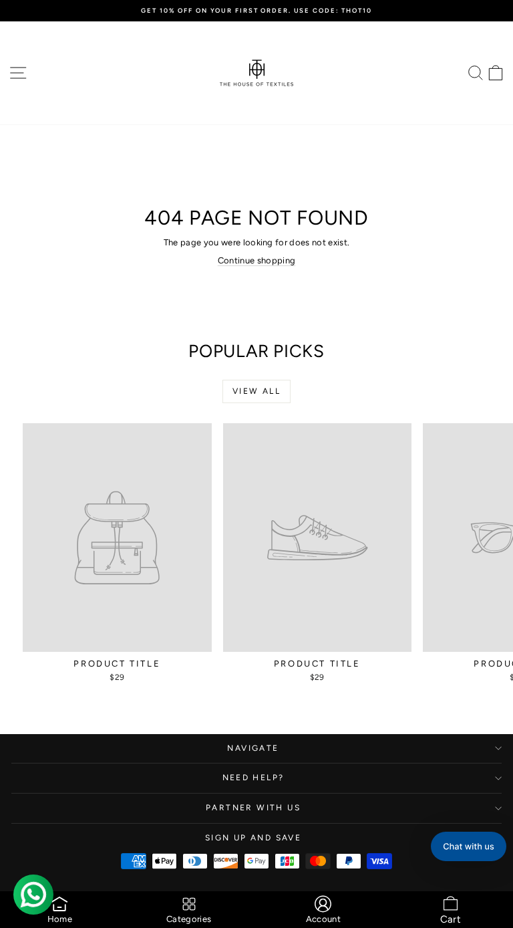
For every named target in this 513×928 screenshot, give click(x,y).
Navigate (253, 748)
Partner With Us (253, 807)
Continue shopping (257, 260)
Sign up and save (253, 837)
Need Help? (253, 777)
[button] (468, 846)
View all (256, 391)
